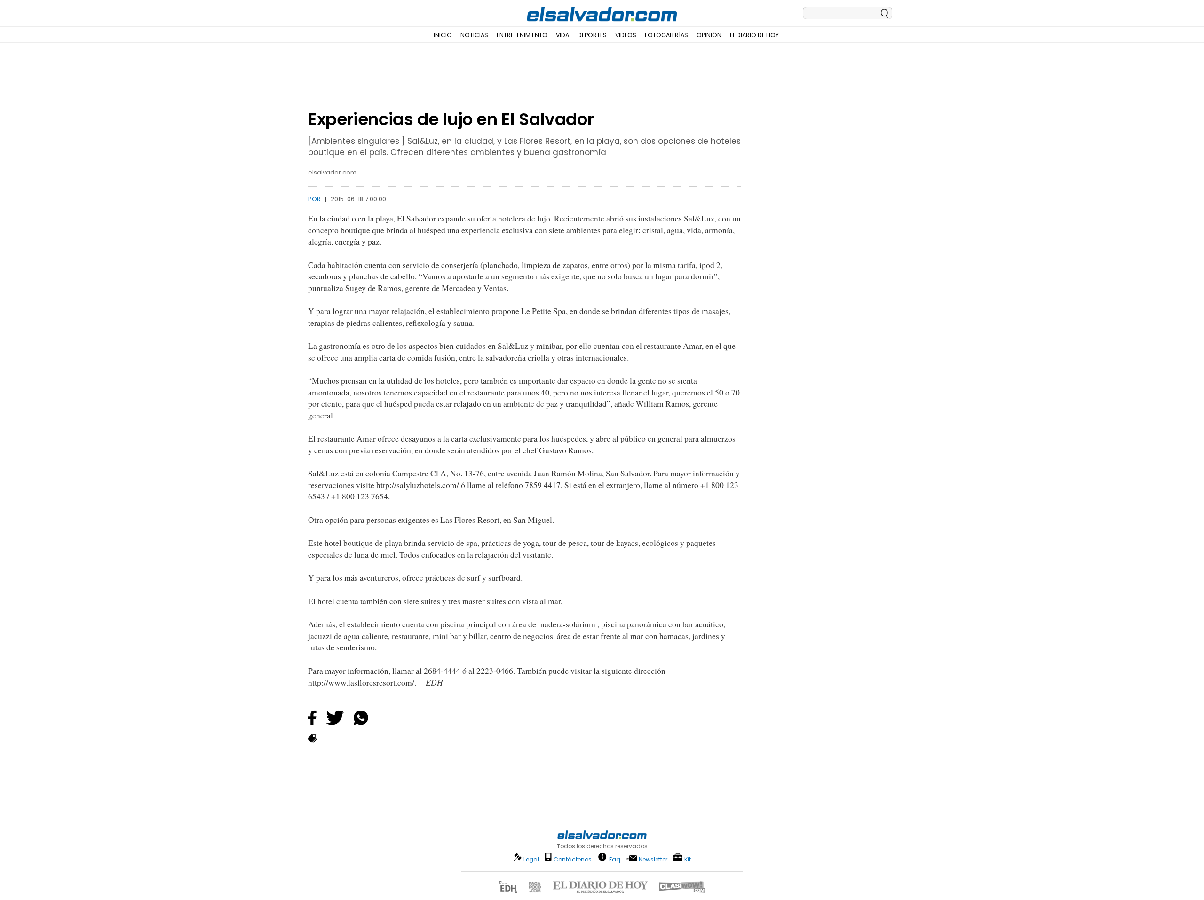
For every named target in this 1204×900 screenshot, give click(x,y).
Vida (562, 35)
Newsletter (653, 859)
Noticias (474, 35)
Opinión (709, 35)
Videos (625, 35)
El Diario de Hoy (754, 35)
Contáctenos (573, 859)
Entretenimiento (522, 35)
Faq (614, 858)
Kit (687, 858)
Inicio (443, 35)
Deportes (592, 35)
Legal (531, 859)
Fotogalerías (666, 35)
